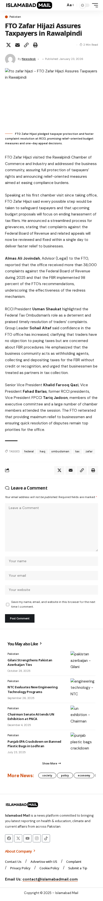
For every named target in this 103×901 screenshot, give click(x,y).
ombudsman (60, 451)
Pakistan (15, 16)
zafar (89, 451)
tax (77, 451)
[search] (60, 5)
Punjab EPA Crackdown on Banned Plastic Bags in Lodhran (34, 743)
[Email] (17, 45)
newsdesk (29, 59)
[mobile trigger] (94, 5)
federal (29, 451)
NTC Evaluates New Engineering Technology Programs (33, 689)
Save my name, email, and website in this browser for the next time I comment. (53, 604)
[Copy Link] (26, 45)
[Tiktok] (46, 838)
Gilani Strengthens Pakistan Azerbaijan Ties (30, 662)
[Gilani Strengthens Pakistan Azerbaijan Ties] (83, 661)
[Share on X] (8, 45)
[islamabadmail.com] (29, 5)
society (47, 775)
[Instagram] (37, 838)
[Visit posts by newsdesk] (10, 59)
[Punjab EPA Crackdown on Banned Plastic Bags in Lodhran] (83, 742)
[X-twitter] (18, 838)
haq (42, 451)
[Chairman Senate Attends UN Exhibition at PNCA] (83, 715)
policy (65, 775)
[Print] (35, 45)
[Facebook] (9, 838)
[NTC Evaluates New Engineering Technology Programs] (83, 688)
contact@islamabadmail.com (50, 879)
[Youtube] (28, 838)
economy (84, 775)
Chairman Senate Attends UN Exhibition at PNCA (31, 716)
